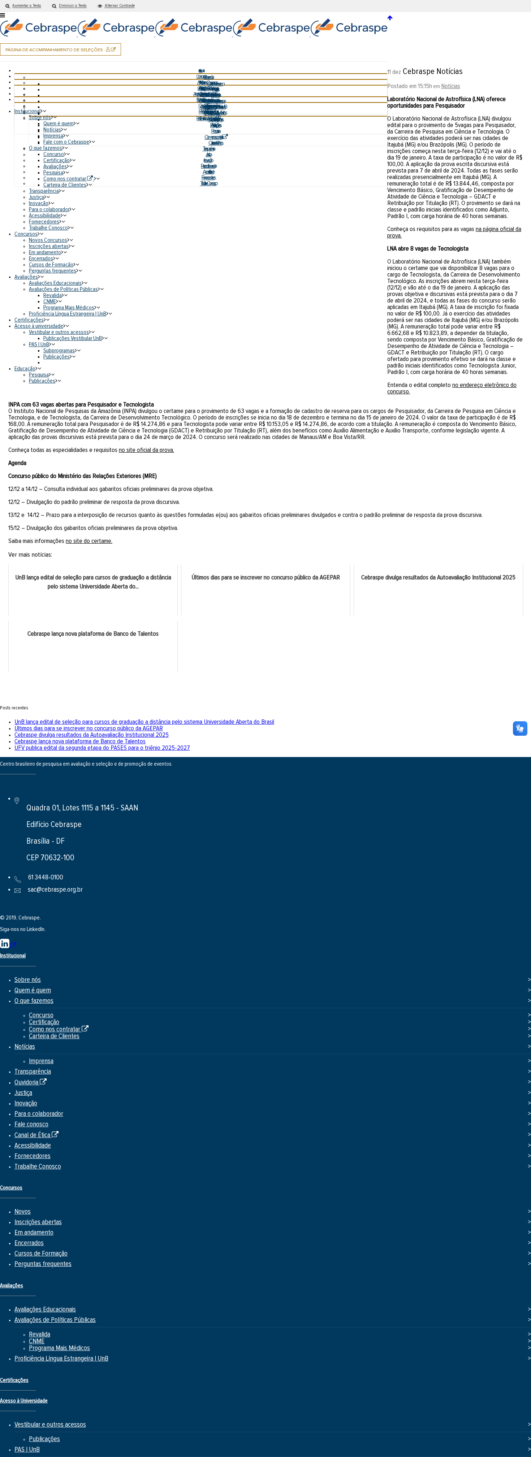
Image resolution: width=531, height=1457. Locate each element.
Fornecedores (32, 1156)
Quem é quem (32, 990)
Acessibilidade (32, 1145)
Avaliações (11, 1285)
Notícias (450, 86)
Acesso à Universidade (24, 1401)
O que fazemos (33, 1000)
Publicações (44, 1439)
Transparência (32, 1071)
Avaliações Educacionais (45, 1309)
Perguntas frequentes (43, 1264)
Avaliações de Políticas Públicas (55, 1320)
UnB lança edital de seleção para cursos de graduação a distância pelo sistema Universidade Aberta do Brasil (144, 722)
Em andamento (33, 1232)
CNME (36, 1341)
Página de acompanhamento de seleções (63, 51)
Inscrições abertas (38, 1222)
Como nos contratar (58, 1029)
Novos (22, 1211)
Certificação (44, 1022)
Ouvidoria (30, 1082)
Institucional (13, 955)
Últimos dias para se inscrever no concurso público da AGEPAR (88, 728)
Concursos (11, 1188)
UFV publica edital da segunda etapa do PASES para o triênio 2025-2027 (102, 748)
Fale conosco (31, 1124)
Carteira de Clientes (54, 1036)
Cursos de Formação (41, 1253)
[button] (23, 6)
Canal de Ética (36, 1135)
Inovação (25, 1103)
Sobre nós (27, 980)
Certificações (14, 1380)
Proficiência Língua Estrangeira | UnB (61, 1358)
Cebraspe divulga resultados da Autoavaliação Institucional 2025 (91, 735)
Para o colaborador (38, 1113)
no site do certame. (89, 541)
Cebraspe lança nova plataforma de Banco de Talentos (80, 741)
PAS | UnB (27, 1449)
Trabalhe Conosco (37, 1166)
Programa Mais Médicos (59, 1348)
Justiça (23, 1093)
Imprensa (41, 1061)
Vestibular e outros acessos (50, 1424)
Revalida (39, 1334)
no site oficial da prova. (146, 450)
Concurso (41, 1015)
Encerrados (29, 1243)
